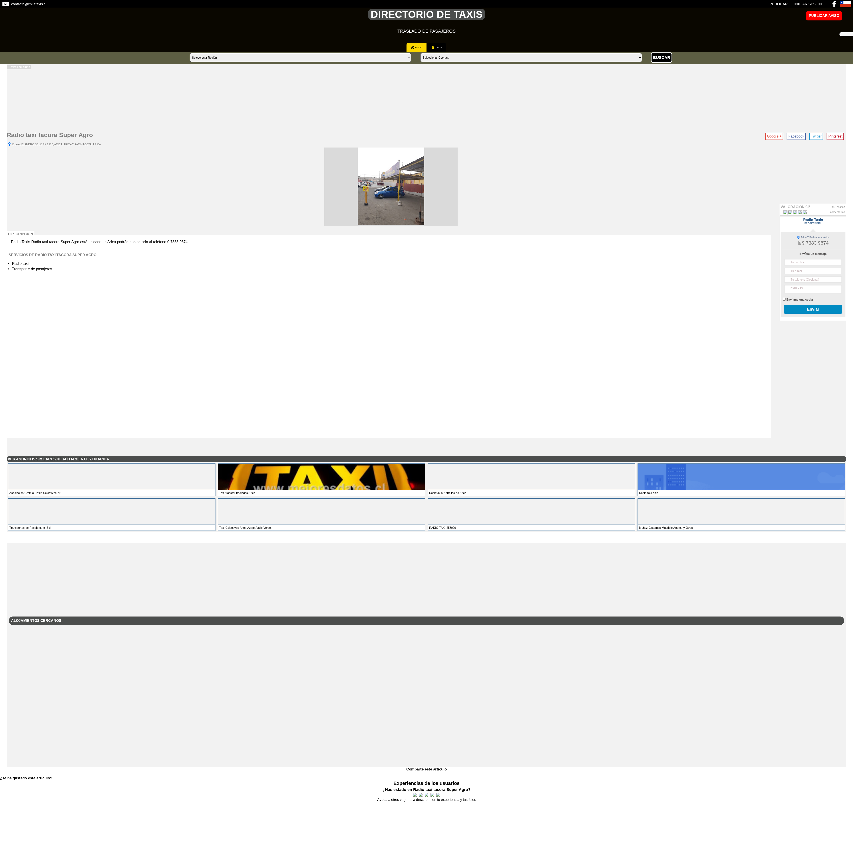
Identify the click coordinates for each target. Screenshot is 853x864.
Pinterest (835, 136)
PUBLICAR (778, 4)
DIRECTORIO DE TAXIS (426, 14)
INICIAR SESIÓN (808, 4)
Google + (774, 136)
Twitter (816, 136)
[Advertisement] (140, 100)
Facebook (796, 136)
